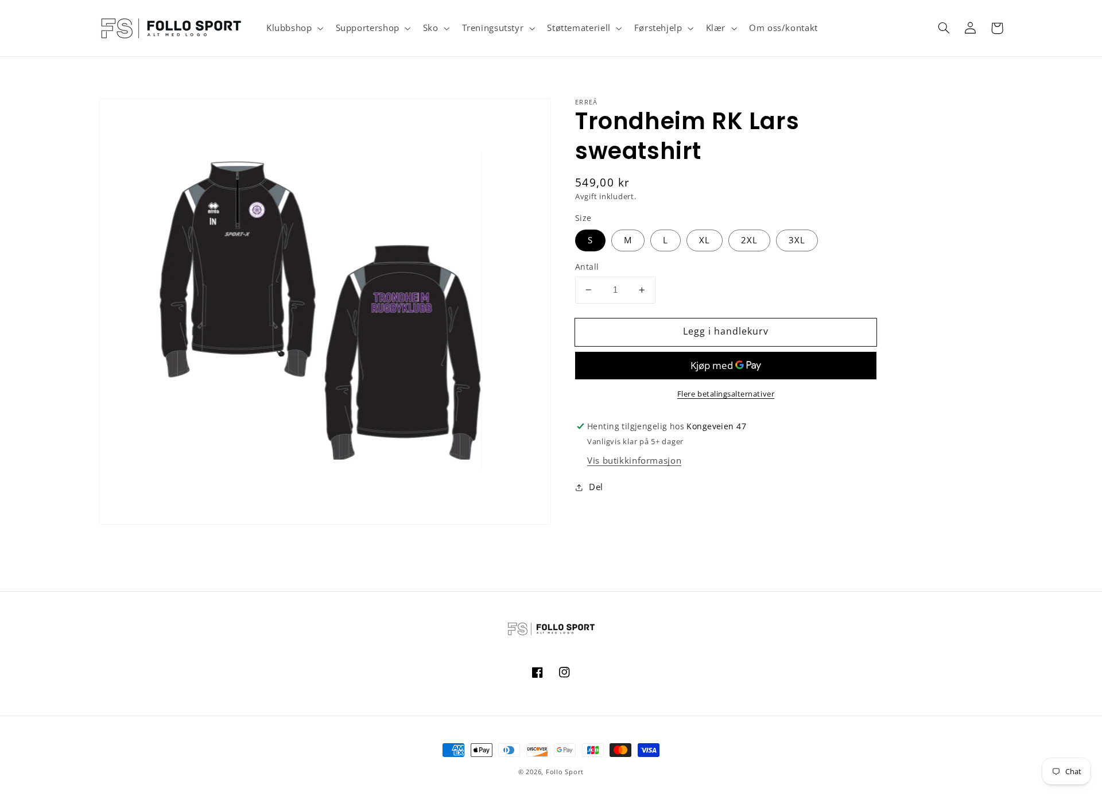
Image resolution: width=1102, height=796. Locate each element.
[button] (293, 28)
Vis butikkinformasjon (634, 460)
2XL (749, 240)
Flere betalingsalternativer (725, 394)
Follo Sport (565, 772)
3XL (797, 240)
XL (704, 240)
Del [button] (596, 486)
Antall (587, 266)
